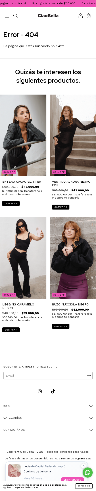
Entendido (84, 486)
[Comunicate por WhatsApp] (88, 472)
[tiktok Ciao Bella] (53, 391)
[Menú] (7, 16)
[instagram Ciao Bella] (40, 391)
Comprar (10, 203)
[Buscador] (15, 16)
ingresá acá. (83, 458)
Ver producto (72, 479)
